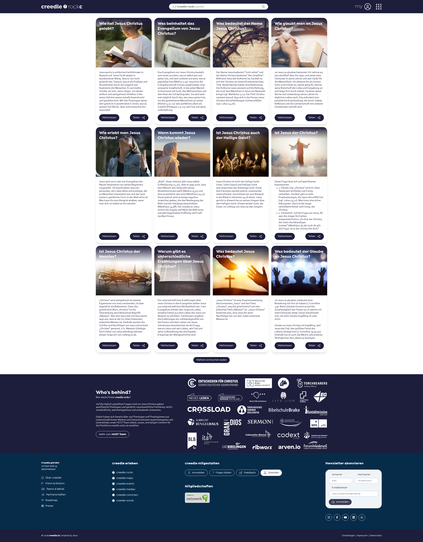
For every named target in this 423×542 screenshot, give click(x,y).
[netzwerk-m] (197, 498)
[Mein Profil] (363, 6)
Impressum (362, 535)
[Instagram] (329, 517)
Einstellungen (348, 535)
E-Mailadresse (339, 487)
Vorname (337, 474)
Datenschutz (376, 535)
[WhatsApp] (362, 517)
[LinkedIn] (353, 517)
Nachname (364, 474)
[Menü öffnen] (379, 7)
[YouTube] (345, 517)
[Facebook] (337, 517)
